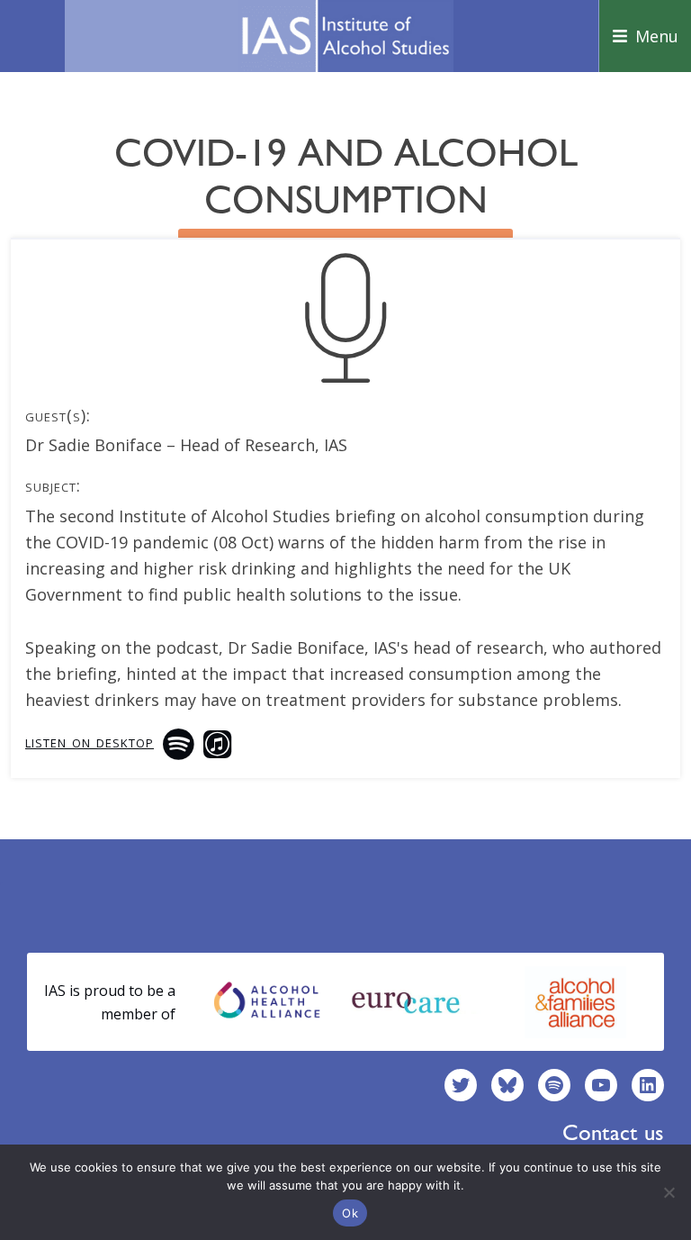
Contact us (613, 1132)
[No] (669, 1192)
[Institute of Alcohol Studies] (345, 36)
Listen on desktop (89, 741)
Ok (350, 1213)
